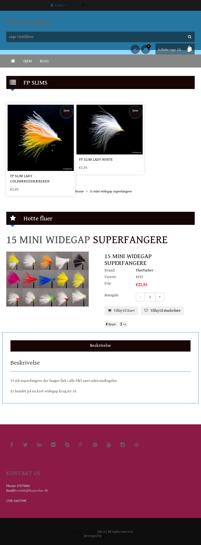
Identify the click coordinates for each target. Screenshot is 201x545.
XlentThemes (111, 536)
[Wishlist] (145, 49)
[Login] (135, 49)
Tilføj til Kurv (124, 311)
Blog (44, 61)
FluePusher (28, 22)
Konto (58, 5)
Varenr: (110, 277)
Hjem (27, 61)
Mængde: (111, 295)
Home (79, 191)
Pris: (107, 283)
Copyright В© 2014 (84, 531)
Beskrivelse (100, 345)
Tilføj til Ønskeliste (165, 311)
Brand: (109, 270)
